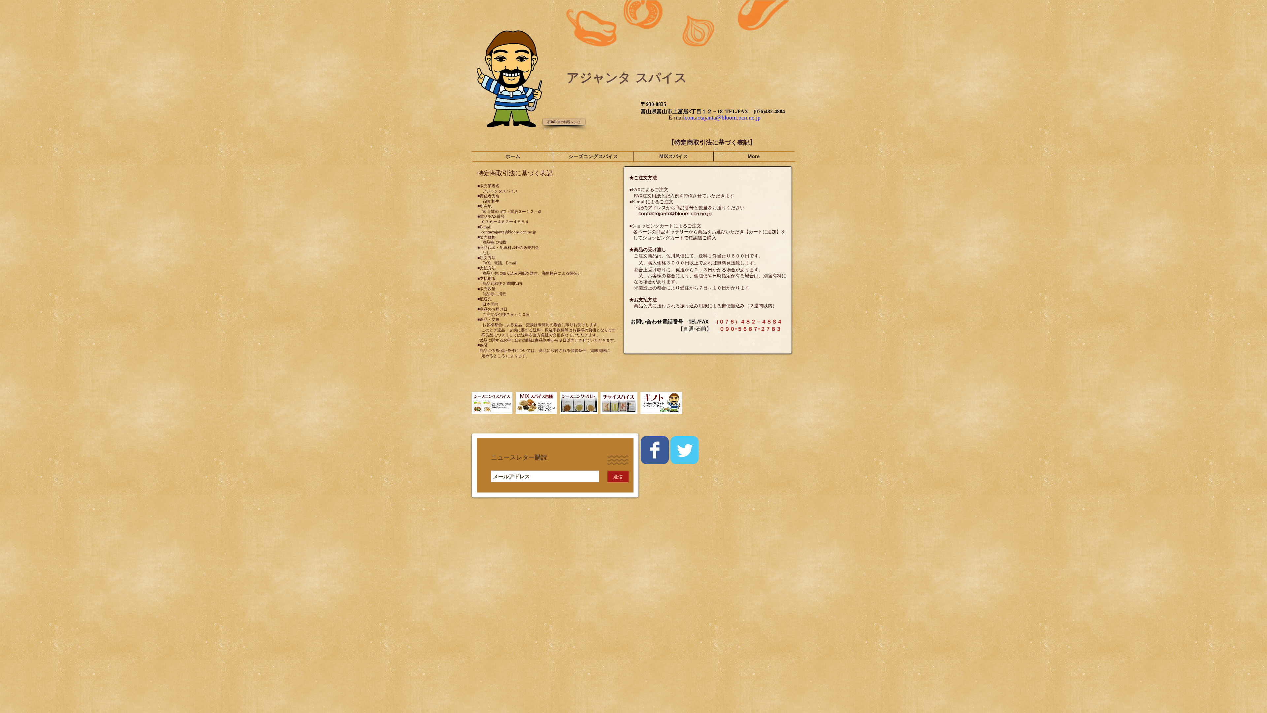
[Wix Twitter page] (684, 450)
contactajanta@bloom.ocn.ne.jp (723, 117)
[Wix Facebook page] (655, 450)
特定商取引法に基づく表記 (712, 142)
